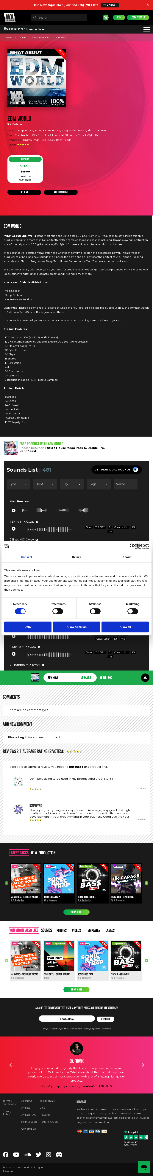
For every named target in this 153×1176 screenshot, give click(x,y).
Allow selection (77, 626)
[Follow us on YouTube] (16, 1155)
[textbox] (59, 17)
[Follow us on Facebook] (5, 1155)
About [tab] (126, 557)
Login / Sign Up (138, 17)
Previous (6, 883)
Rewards (45, 1114)
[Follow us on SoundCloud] (27, 1155)
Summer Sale (34, 29)
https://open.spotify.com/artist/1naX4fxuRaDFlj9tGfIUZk (76, 1086)
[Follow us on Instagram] (48, 1155)
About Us (26, 1100)
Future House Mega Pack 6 (65, 448)
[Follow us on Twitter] (38, 1155)
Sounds (22, 38)
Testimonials (47, 1100)
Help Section (29, 1121)
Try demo (24, 192)
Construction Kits (40, 38)
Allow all (125, 626)
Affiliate (25, 1107)
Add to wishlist (61, 192)
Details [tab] (76, 557)
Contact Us (28, 1128)
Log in (22, 737)
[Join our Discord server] (59, 1155)
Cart (106, 17)
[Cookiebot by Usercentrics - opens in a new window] (132, 546)
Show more (76, 912)
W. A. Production (14, 124)
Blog (42, 1107)
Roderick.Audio (49, 1121)
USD (119, 17)
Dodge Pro (96, 448)
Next (146, 883)
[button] (116, 469)
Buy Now (25, 159)
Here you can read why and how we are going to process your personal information (77, 1029)
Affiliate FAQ (28, 1114)
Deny (28, 626)
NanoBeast (27, 451)
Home (9, 38)
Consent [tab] (26, 557)
